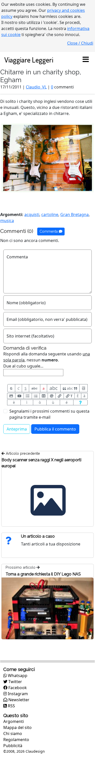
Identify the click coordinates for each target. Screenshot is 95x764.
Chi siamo (12, 733)
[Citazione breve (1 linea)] (83, 388)
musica (7, 220)
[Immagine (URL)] (11, 396)
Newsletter (18, 699)
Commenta (49, 231)
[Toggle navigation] (86, 60)
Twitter (14, 681)
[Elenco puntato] (28, 396)
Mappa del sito (17, 727)
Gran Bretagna (74, 214)
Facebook (17, 687)
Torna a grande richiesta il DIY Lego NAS (43, 574)
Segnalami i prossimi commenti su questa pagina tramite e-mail (49, 414)
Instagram (17, 693)
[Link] (59, 396)
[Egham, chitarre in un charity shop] (47, 157)
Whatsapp (17, 675)
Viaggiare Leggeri (28, 59)
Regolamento (16, 739)
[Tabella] (44, 396)
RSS (11, 706)
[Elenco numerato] (36, 396)
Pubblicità (12, 745)
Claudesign (35, 751)
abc (34, 388)
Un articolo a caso (38, 536)
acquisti (31, 214)
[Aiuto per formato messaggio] (80, 402)
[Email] (52, 396)
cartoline (49, 214)
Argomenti (13, 721)
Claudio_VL (36, 87)
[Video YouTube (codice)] (19, 396)
